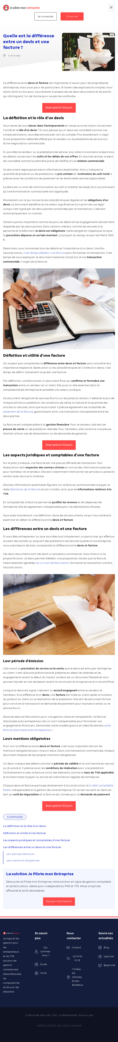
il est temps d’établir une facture (44, 253)
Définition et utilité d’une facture (24, 833)
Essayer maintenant (59, 901)
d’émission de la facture (25, 489)
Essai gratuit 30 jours (59, 107)
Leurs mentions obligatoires (22, 860)
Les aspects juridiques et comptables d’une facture (36, 840)
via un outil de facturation (52, 563)
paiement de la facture (18, 411)
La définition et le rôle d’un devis (24, 826)
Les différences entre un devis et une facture (32, 847)
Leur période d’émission (20, 854)
